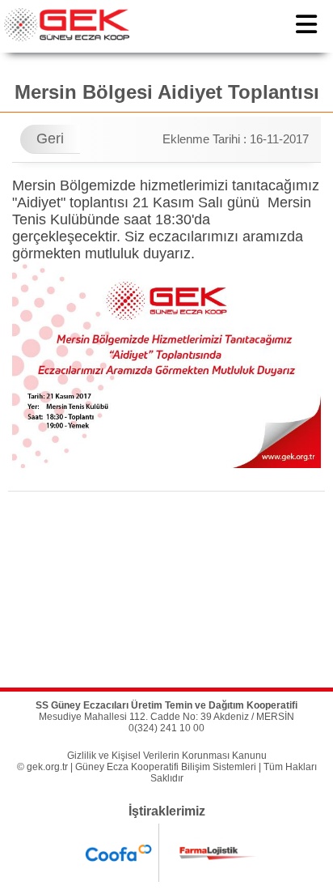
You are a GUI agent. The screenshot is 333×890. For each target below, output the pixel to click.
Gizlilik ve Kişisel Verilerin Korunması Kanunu (167, 755)
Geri (50, 138)
